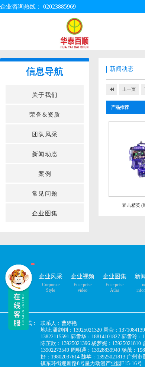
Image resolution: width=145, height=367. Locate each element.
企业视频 (82, 276)
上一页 (129, 89)
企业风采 (50, 276)
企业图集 (114, 276)
